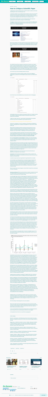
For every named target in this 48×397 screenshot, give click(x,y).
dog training (17, 348)
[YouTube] (34, 388)
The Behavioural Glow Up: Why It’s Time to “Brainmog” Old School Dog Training (11, 367)
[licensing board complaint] (24, 362)
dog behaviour (12, 348)
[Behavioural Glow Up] (11, 362)
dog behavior (22, 348)
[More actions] (37, 6)
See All (41, 357)
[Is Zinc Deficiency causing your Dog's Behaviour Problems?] (36, 362)
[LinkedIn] (33, 388)
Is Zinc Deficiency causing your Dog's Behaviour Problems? (36, 367)
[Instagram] (31, 388)
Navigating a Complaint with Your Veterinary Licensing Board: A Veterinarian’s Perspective (24, 367)
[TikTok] (36, 388)
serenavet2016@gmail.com (21, 388)
